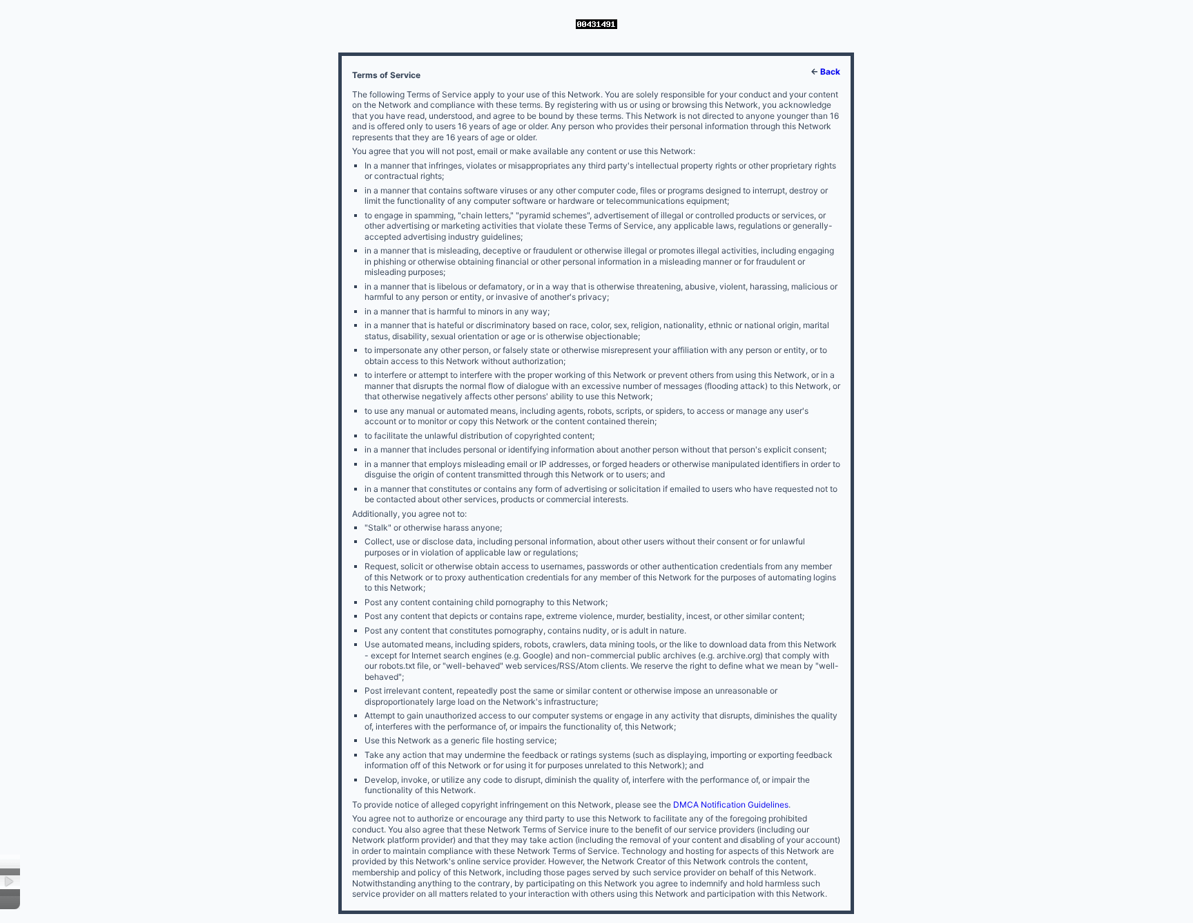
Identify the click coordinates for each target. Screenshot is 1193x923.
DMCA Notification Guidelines (730, 804)
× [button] (10, 882)
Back (830, 71)
